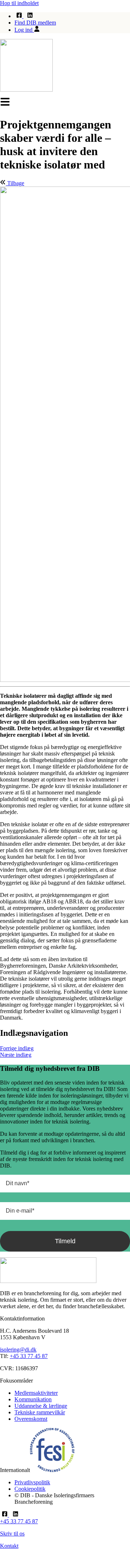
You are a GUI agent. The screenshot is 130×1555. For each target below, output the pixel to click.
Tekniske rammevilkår (39, 1412)
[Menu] (5, 101)
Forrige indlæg (17, 1048)
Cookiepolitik (30, 1489)
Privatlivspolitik (32, 1482)
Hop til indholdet (19, 3)
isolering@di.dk (18, 1349)
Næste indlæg (15, 1055)
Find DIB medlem (35, 22)
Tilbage (15, 183)
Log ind (24, 30)
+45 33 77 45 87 (29, 1356)
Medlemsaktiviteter (36, 1393)
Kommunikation (33, 1399)
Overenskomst (30, 1419)
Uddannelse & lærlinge (40, 1406)
